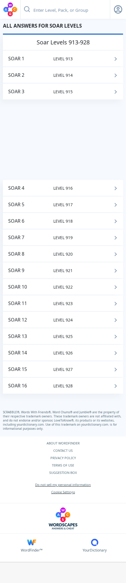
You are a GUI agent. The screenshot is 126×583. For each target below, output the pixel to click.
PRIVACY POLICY (63, 458)
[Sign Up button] (118, 9)
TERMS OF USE (63, 465)
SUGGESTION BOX (63, 472)
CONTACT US (63, 450)
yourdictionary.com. (31, 424)
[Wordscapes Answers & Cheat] (10, 9)
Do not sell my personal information (63, 484)
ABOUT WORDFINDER (63, 443)
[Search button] (27, 9)
